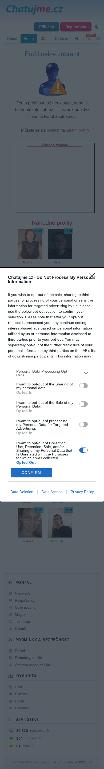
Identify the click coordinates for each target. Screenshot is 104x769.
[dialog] (52, 384)
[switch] (83, 385)
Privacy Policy (82, 492)
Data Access (52, 492)
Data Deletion (21, 492)
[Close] (94, 278)
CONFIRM (31, 473)
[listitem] (52, 373)
